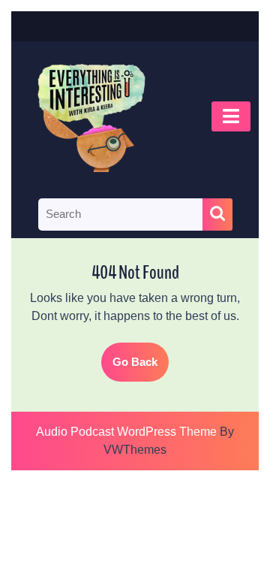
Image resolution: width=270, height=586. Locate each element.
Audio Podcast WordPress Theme (126, 431)
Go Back (140, 368)
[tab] (231, 116)
